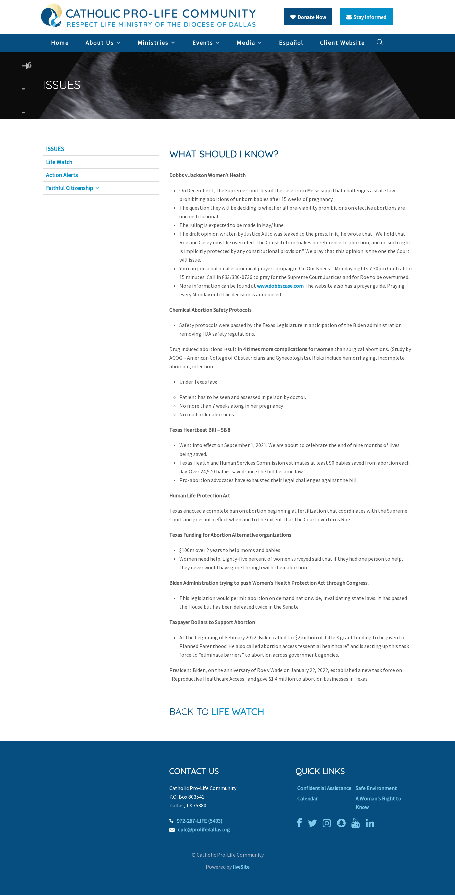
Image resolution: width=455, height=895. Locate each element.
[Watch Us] (357, 823)
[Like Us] (301, 823)
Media (246, 42)
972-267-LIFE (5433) (199, 820)
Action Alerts (62, 175)
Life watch (237, 711)
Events (202, 42)
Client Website (342, 42)
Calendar (307, 798)
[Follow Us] (314, 823)
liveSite (241, 866)
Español (291, 42)
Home (60, 42)
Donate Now (311, 17)
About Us (100, 42)
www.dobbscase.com (280, 285)
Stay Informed (369, 17)
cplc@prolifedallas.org (204, 829)
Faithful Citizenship (69, 188)
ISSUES (55, 149)
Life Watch (59, 162)
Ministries (153, 42)
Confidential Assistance (324, 788)
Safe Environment (376, 788)
